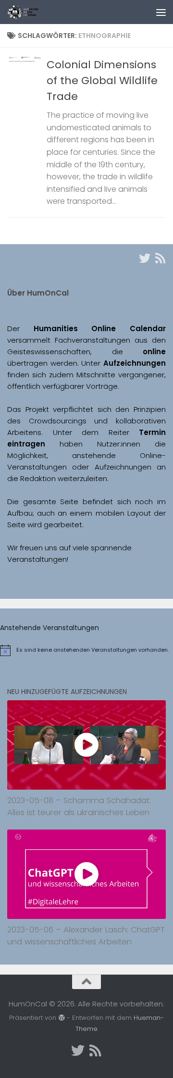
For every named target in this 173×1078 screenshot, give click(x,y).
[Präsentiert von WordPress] (61, 1018)
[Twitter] (144, 258)
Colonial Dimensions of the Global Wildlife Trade (102, 80)
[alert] (86, 650)
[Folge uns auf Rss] (160, 258)
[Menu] (161, 12)
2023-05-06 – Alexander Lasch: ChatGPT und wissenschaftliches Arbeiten (86, 935)
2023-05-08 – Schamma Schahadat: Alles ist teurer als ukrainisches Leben (79, 806)
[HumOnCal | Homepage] (27, 12)
